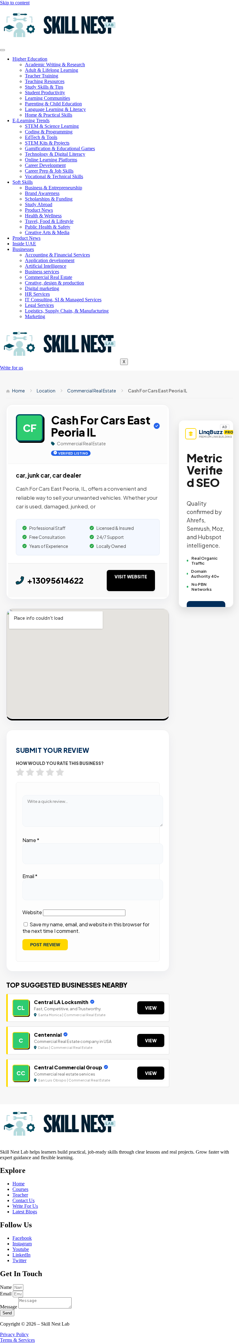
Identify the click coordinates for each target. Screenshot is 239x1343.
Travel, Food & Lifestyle (49, 221)
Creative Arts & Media (47, 232)
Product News (39, 210)
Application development (49, 260)
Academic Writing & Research (55, 64)
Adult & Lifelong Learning (51, 70)
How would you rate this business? (60, 763)
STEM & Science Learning (52, 126)
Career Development (45, 165)
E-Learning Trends (30, 120)
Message (9, 1306)
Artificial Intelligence (45, 266)
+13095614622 (55, 580)
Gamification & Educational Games (60, 148)
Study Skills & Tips (44, 87)
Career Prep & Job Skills (49, 171)
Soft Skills (22, 182)
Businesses (23, 249)
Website (32, 912)
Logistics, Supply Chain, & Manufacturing (67, 310)
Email (29, 876)
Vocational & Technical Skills (54, 176)
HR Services (37, 294)
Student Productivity (45, 92)
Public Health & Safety (47, 226)
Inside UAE (24, 243)
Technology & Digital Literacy (55, 154)
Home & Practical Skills (48, 115)
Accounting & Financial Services (57, 254)
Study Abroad (38, 204)
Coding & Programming (49, 131)
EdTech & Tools (41, 137)
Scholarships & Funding (49, 198)
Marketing (35, 316)
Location (46, 390)
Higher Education (29, 59)
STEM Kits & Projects (47, 143)
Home (18, 390)
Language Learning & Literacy (55, 109)
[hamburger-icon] (2, 50)
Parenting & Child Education (53, 103)
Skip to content (15, 2)
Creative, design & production (54, 282)
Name (30, 840)
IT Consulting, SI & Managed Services (63, 299)
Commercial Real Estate (48, 277)
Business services (42, 271)
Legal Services (39, 305)
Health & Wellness (43, 215)
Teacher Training (41, 75)
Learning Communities (47, 98)
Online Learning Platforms (51, 159)
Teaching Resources (44, 81)
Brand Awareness (42, 193)
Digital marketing (42, 288)
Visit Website (131, 576)
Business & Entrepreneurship (53, 187)
